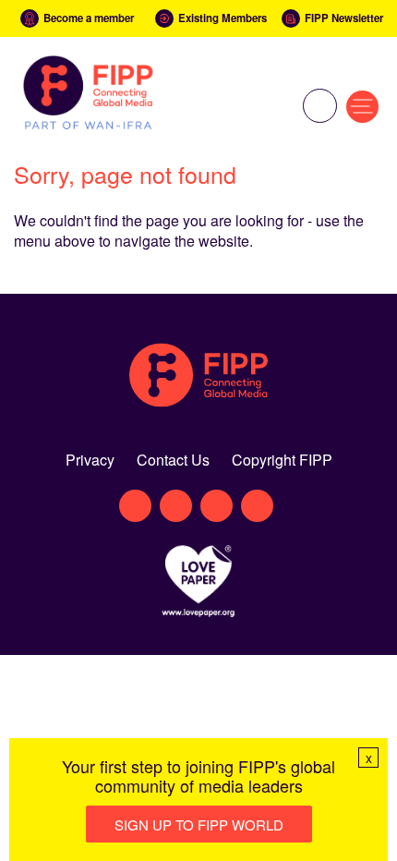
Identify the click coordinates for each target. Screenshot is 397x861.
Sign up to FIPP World (198, 824)
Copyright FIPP (282, 459)
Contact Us (173, 459)
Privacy (90, 459)
